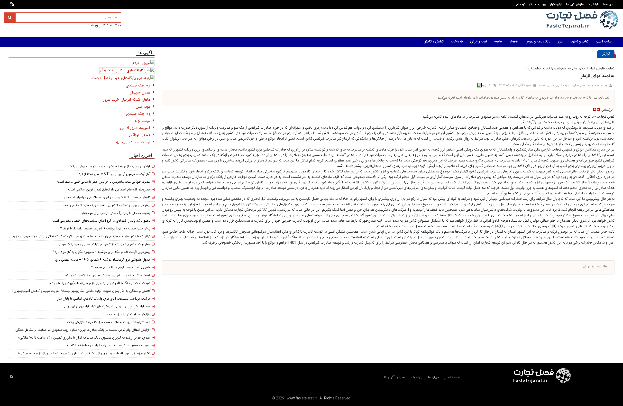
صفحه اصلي (452, 377)
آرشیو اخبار (556, 4)
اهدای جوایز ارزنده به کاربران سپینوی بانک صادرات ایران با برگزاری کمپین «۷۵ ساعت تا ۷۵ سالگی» (84, 338)
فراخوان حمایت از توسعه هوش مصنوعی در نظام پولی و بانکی (109, 166)
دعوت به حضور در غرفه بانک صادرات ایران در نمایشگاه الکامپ (108, 346)
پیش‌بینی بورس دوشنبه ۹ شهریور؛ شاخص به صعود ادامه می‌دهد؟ (106, 205)
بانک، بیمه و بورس (538, 42)
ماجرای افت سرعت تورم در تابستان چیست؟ (120, 268)
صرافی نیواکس (140, 135)
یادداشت (457, 42)
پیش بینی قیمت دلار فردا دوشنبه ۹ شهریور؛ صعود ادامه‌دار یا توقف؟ (105, 229)
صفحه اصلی (604, 42)
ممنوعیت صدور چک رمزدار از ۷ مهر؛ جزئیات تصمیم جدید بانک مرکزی (103, 244)
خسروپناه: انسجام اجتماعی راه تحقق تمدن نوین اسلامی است (109, 190)
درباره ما (608, 4)
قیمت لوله (144, 121)
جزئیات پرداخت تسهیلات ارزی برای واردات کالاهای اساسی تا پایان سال (103, 299)
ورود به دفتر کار (537, 4)
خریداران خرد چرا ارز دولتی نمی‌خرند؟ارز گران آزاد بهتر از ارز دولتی (106, 307)
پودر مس (144, 107)
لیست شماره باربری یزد (134, 142)
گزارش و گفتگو (434, 42)
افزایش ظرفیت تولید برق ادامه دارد (126, 314)
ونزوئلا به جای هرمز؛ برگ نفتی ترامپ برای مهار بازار (116, 213)
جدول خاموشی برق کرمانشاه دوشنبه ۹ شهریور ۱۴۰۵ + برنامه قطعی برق (102, 260)
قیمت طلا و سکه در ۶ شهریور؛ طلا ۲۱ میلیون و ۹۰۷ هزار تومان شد (107, 275)
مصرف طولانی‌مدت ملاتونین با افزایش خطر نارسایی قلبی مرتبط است (103, 182)
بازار (560, 42)
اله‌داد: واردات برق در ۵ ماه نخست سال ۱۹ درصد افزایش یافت (108, 322)
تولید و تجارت (579, 42)
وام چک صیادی (139, 85)
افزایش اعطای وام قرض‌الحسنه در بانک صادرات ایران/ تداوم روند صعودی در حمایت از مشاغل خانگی (82, 330)
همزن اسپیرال (141, 92)
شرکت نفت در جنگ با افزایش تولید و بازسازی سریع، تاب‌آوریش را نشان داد (99, 283)
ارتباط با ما (593, 4)
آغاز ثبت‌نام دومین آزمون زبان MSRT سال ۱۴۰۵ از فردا (114, 174)
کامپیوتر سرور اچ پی (136, 128)
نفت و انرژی (478, 42)
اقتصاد (514, 42)
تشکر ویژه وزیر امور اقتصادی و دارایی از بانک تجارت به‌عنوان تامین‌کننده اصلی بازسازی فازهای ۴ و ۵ (84, 353)
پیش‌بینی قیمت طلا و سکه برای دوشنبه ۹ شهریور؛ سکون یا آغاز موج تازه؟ (101, 252)
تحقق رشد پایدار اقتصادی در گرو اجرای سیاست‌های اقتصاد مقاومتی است (101, 221)
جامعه (498, 42)
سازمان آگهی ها (575, 4)
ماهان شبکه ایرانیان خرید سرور (128, 99)
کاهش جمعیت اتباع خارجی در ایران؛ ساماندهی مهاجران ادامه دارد (106, 197)
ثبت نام (520, 4)
